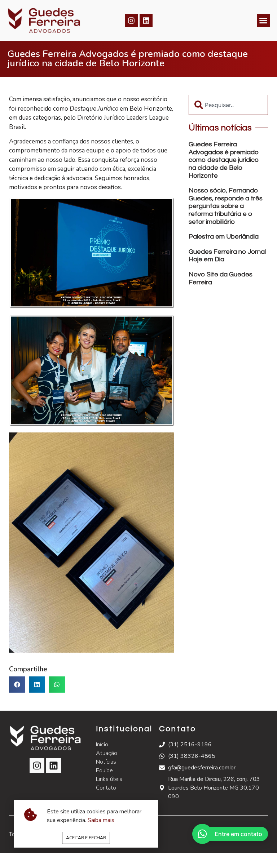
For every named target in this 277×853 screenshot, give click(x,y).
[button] (263, 20)
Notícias (106, 762)
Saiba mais (101, 820)
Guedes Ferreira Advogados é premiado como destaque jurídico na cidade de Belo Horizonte (224, 160)
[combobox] (228, 105)
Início (102, 744)
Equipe (104, 770)
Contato (106, 788)
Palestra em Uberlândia (224, 236)
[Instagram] (131, 20)
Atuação (106, 753)
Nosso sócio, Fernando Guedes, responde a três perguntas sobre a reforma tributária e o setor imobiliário (226, 206)
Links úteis (109, 779)
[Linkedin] (146, 20)
